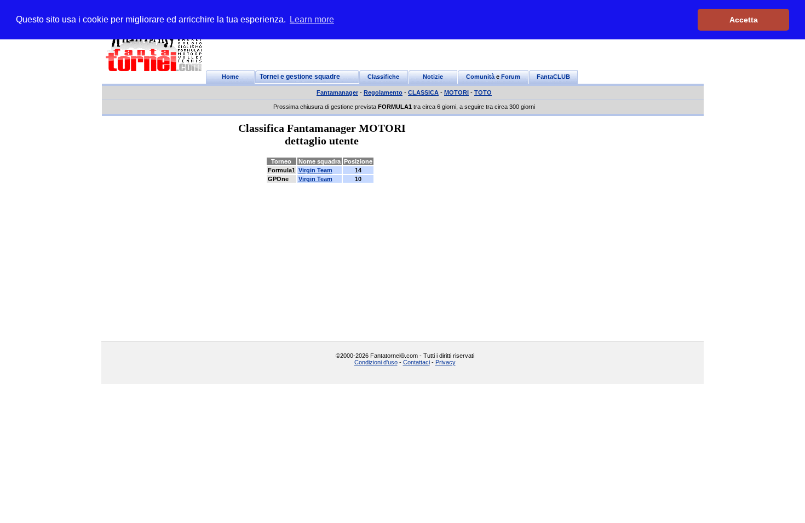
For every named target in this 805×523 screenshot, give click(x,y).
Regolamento (383, 92)
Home (230, 76)
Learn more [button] (312, 19)
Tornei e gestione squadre (300, 76)
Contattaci (416, 362)
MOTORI (456, 92)
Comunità (480, 76)
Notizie (433, 76)
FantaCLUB (553, 76)
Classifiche (383, 76)
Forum (510, 76)
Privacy (445, 362)
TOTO (483, 92)
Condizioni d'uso (376, 362)
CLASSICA (423, 92)
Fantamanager (337, 92)
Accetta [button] (743, 19)
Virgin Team (315, 170)
